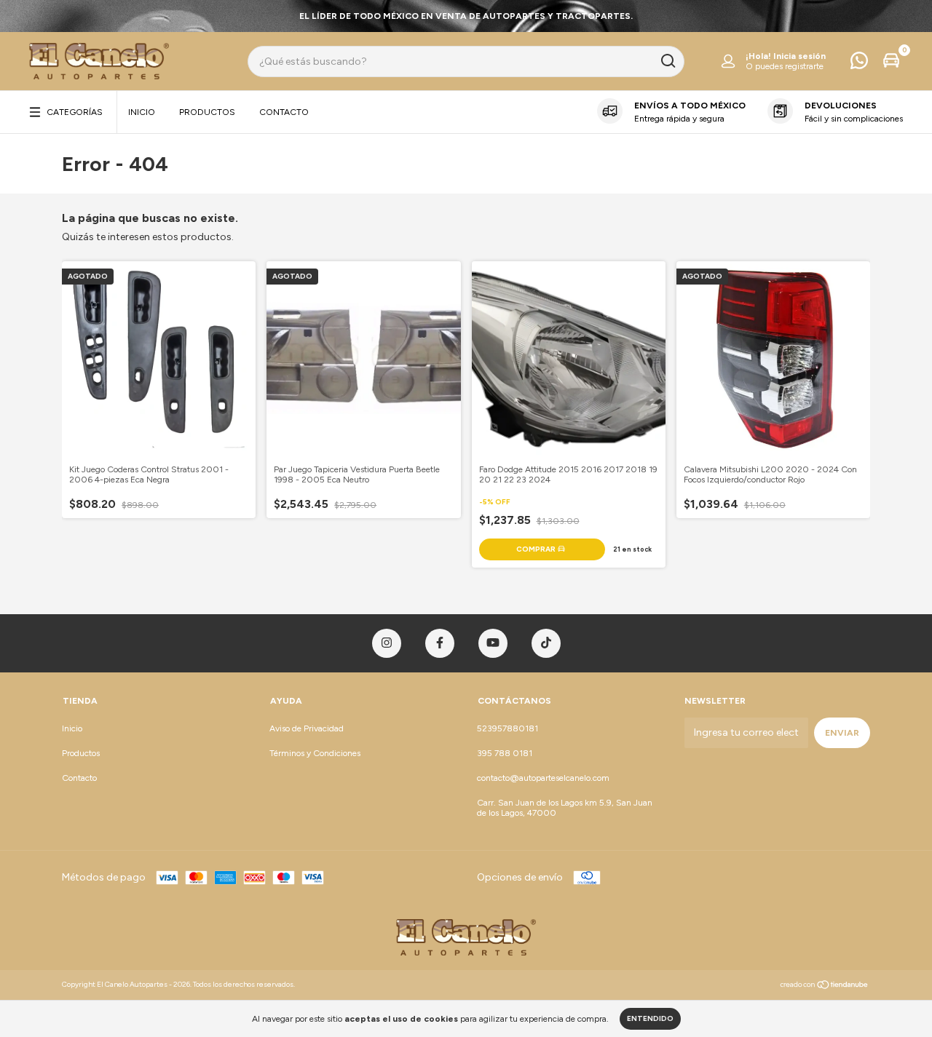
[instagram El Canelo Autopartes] (386, 643)
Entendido (650, 1018)
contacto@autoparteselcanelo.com (543, 778)
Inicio (141, 112)
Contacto (284, 112)
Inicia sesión (799, 56)
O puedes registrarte (785, 66)
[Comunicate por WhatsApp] (859, 64)
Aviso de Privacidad (306, 728)
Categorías (75, 112)
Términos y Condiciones (314, 753)
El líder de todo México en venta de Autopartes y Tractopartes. (466, 16)
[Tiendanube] (824, 986)
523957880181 (507, 728)
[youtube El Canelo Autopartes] (493, 643)
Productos (207, 112)
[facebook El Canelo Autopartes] (439, 643)
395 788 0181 (504, 753)
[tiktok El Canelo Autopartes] (546, 643)
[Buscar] (667, 61)
